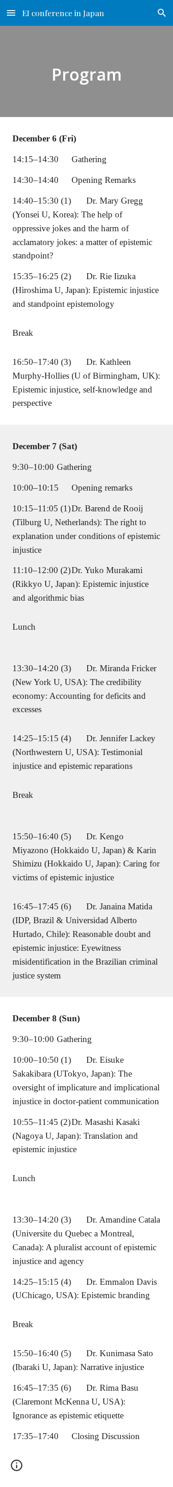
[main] (87, 71)
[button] (11, 12)
